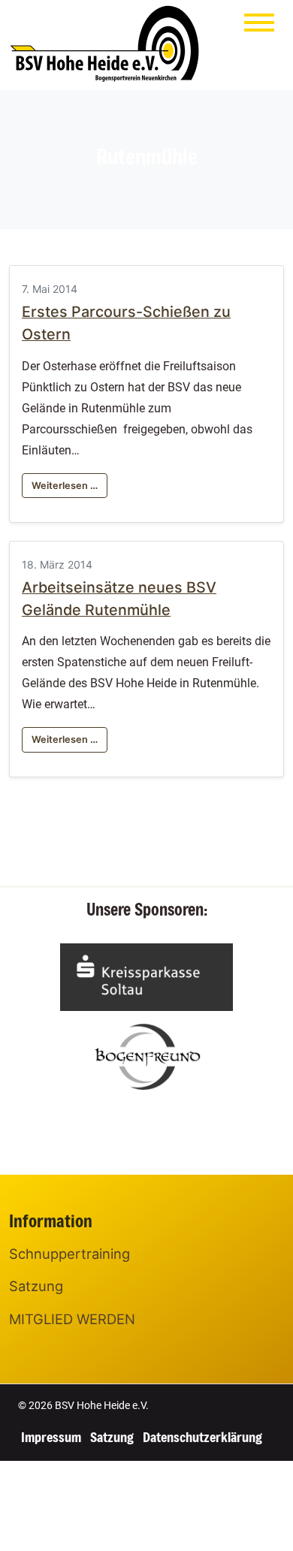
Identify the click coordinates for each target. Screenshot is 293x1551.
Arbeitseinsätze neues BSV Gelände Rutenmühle (119, 598)
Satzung (36, 1286)
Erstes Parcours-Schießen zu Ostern (126, 323)
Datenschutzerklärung (202, 1437)
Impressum (51, 1437)
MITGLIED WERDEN (72, 1319)
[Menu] (259, 25)
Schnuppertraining (69, 1253)
